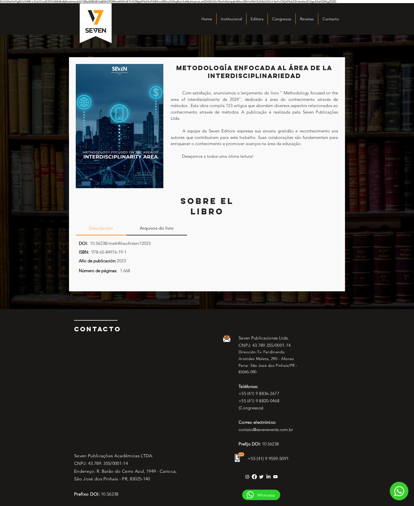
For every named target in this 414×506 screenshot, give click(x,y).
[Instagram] (247, 476)
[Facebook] (254, 476)
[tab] (101, 228)
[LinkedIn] (268, 476)
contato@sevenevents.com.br (266, 429)
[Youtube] (275, 476)
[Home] (399, 491)
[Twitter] (261, 476)
